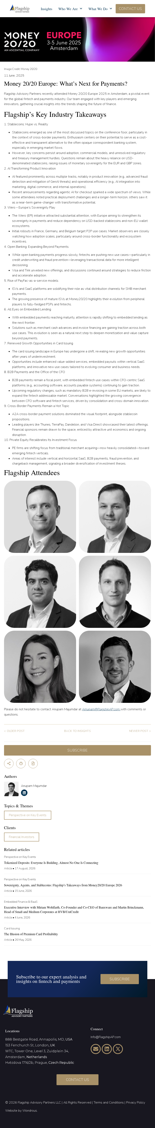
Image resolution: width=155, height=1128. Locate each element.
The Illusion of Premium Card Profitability (31, 934)
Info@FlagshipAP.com (106, 1037)
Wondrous (29, 1110)
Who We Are (68, 8)
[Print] (21, 763)
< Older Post (14, 731)
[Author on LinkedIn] (24, 793)
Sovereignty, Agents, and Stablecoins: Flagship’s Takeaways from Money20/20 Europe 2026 (63, 885)
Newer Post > (140, 731)
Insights (46, 8)
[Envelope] (96, 1049)
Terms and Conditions (109, 1102)
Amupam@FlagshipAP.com (101, 709)
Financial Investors (21, 837)
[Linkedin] (107, 1049)
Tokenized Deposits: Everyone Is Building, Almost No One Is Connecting (51, 862)
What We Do (98, 8)
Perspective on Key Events (27, 815)
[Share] (9, 763)
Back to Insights (77, 731)
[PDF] (33, 763)
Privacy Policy (135, 1102)
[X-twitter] (118, 1049)
